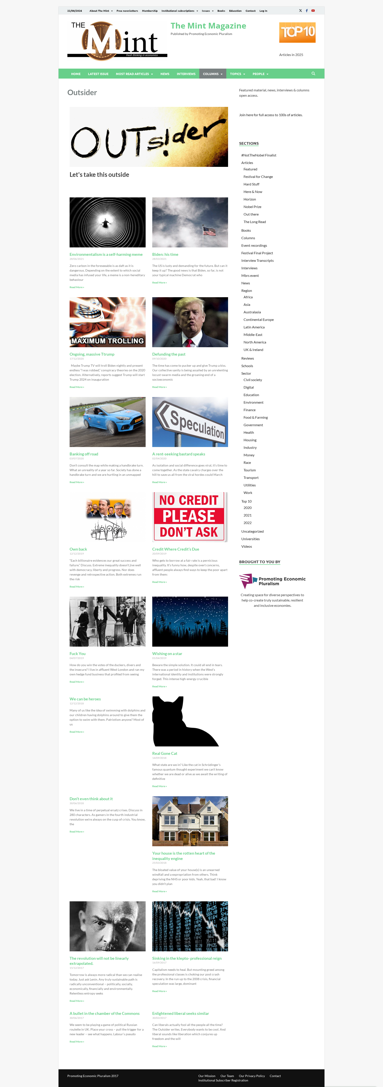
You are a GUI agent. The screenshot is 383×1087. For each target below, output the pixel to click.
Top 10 (246, 501)
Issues (206, 10)
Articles (247, 162)
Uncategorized (252, 531)
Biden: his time (165, 254)
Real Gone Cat (164, 753)
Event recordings (254, 245)
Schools (247, 366)
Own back (78, 549)
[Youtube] (313, 10)
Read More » (77, 287)
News (164, 74)
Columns (211, 74)
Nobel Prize (252, 206)
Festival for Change (258, 176)
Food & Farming (256, 417)
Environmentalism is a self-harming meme (106, 254)
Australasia (252, 312)
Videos (246, 546)
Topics (235, 74)
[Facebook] (306, 10)
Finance (250, 410)
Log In (263, 10)
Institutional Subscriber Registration (223, 1080)
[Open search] (313, 74)
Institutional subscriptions (178, 10)
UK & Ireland (253, 349)
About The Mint (99, 10)
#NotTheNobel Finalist (258, 155)
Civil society (253, 380)
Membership (150, 10)
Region (246, 290)
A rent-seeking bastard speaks (178, 453)
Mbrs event (250, 275)
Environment (254, 402)
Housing (250, 440)
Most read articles (132, 74)
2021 (248, 515)
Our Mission (206, 1076)
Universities (250, 539)
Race (247, 462)
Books (221, 10)
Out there (251, 214)
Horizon (250, 199)
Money (249, 455)
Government (253, 425)
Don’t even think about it (91, 798)
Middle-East (253, 334)
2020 (248, 507)
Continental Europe (259, 319)
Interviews (186, 74)
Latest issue (98, 74)
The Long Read (255, 222)
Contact (251, 10)
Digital (249, 387)
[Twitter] (300, 10)
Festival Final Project (257, 253)
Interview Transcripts (257, 260)
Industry (250, 447)
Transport (251, 477)
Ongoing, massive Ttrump (92, 354)
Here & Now (253, 191)
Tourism (250, 470)
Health (249, 432)
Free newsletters (127, 10)
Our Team (227, 1076)
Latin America (254, 327)
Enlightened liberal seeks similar (180, 1013)
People (258, 74)
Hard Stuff (251, 184)
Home (75, 74)
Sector (246, 373)
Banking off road (84, 453)
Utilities (250, 485)
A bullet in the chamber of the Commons (105, 1013)
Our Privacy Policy (252, 1076)
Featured (250, 169)
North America (255, 342)
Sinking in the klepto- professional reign (187, 958)
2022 (248, 522)
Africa (248, 297)
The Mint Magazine (208, 25)
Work (248, 492)
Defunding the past (169, 354)
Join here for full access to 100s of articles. (271, 115)
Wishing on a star (167, 653)
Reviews (247, 358)
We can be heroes (85, 698)
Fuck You (78, 653)
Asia (247, 304)
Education (235, 10)
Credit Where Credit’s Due (175, 549)
